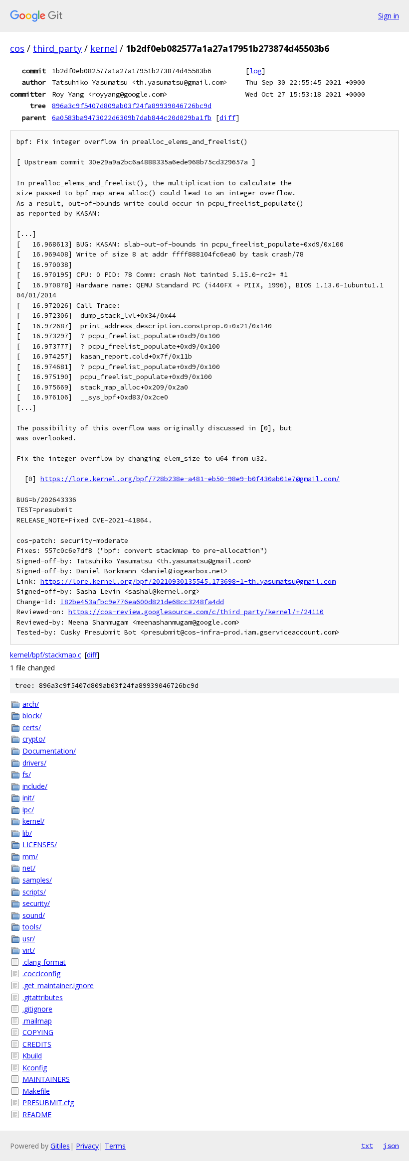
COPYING (37, 1032)
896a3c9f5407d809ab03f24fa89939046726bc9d (131, 105)
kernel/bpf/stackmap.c (45, 654)
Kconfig (34, 1067)
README (36, 1114)
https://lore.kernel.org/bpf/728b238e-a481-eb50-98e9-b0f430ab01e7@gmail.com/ (190, 479)
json (391, 1145)
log (255, 70)
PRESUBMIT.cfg (48, 1102)
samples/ (37, 880)
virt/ (28, 950)
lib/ (27, 833)
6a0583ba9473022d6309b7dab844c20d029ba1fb (131, 117)
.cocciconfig (41, 973)
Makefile (36, 1091)
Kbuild (32, 1055)
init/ (28, 797)
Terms (115, 1146)
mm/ (30, 856)
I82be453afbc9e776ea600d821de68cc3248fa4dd (142, 602)
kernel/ (33, 821)
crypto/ (33, 739)
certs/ (31, 727)
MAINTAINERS (46, 1079)
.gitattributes (42, 997)
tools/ (31, 926)
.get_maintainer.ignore (58, 985)
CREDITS (36, 1044)
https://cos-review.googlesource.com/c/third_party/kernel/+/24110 (196, 612)
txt (367, 1145)
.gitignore (37, 1009)
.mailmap (37, 1021)
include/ (34, 786)
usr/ (28, 938)
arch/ (30, 704)
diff (227, 117)
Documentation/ (49, 751)
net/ (28, 868)
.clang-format (44, 962)
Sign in (388, 15)
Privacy (87, 1146)
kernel (103, 48)
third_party (57, 48)
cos (17, 48)
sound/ (33, 915)
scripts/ (34, 892)
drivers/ (34, 763)
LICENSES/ (39, 844)
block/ (32, 715)
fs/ (26, 774)
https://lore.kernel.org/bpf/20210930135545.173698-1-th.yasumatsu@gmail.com (188, 581)
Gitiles (60, 1146)
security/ (36, 903)
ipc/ (28, 809)
